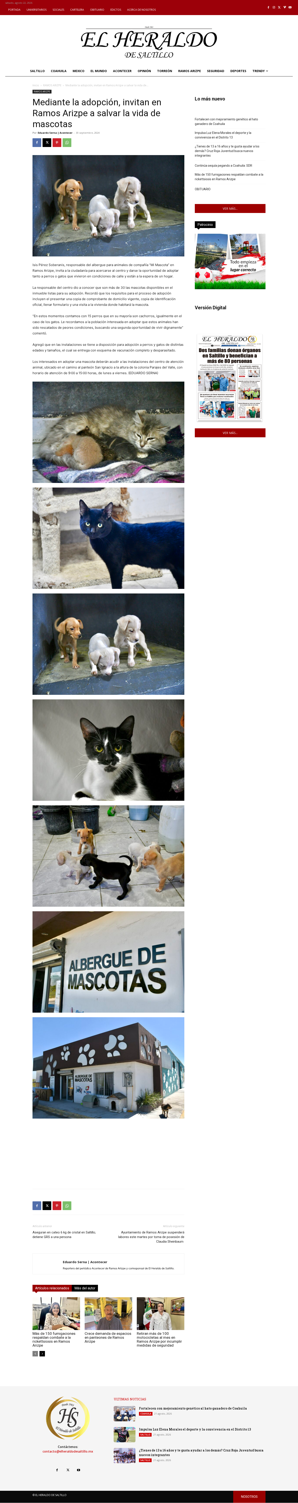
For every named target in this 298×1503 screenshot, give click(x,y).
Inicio (36, 85)
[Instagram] (274, 7)
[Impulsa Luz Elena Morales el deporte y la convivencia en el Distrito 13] (124, 1434)
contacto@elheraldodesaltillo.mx (68, 1451)
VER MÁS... (230, 208)
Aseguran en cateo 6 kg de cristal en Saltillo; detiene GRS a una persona (64, 1234)
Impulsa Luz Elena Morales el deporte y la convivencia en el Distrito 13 (223, 135)
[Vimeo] (285, 7)
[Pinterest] (57, 142)
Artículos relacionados (52, 1288)
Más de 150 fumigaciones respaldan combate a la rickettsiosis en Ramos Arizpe (54, 1339)
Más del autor (84, 1288)
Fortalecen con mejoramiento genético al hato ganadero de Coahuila (226, 122)
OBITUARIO (203, 189)
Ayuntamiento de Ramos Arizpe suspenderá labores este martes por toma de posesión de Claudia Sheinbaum (151, 1237)
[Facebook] (268, 7)
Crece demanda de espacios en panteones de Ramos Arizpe (108, 1337)
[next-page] (42, 1353)
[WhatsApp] (67, 142)
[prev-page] (35, 1353)
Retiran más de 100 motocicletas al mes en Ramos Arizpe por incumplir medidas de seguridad (159, 1339)
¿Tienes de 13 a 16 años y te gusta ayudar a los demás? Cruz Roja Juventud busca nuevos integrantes (227, 151)
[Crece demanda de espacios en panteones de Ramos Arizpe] (108, 1313)
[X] (279, 7)
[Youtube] (290, 7)
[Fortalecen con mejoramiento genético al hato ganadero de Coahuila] (124, 1413)
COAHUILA (145, 1413)
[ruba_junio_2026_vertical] (230, 288)
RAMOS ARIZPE (52, 85)
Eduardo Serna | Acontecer (55, 132)
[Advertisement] (108, 1154)
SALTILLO (145, 1434)
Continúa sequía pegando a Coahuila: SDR (223, 165)
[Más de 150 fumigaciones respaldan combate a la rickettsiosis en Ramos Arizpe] (56, 1313)
